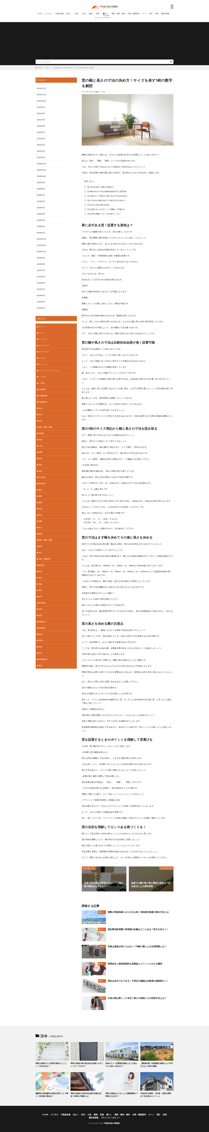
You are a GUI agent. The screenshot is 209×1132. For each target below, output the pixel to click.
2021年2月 (41, 151)
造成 (40, 634)
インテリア (43, 339)
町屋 (40, 571)
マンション (43, 364)
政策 (157, 13)
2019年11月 (41, 245)
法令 (103, 92)
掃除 (40, 521)
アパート (42, 327)
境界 (40, 465)
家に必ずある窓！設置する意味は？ (99, 187)
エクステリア (44, 345)
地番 (40, 452)
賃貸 (40, 615)
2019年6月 (41, 277)
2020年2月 (41, 226)
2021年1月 (41, 157)
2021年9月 (41, 107)
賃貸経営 (42, 628)
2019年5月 (41, 283)
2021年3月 (41, 145)
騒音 (40, 665)
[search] (171, 62)
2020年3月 (41, 220)
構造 (40, 534)
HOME (39, 13)
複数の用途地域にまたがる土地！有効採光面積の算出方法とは (138, 912)
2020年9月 (41, 182)
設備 (40, 609)
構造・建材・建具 (118, 13)
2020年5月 (41, 208)
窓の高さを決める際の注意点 (97, 205)
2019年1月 (41, 308)
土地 (83, 13)
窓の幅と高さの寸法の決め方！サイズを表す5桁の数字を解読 (74, 68)
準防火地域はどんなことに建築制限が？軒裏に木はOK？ (121, 1094)
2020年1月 (41, 233)
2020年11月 (41, 170)
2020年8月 (41, 189)
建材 (40, 496)
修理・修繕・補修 (45, 427)
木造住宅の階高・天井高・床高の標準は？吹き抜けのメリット (155, 1094)
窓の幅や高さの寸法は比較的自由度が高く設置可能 (105, 191)
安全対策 (42, 477)
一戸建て (42, 383)
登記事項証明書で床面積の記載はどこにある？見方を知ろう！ (138, 929)
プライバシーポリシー (103, 18)
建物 (90, 13)
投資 (97, 13)
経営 (40, 590)
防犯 (40, 647)
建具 (40, 490)
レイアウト (43, 377)
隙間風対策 (43, 659)
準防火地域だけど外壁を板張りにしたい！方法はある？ (51, 1064)
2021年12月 (41, 88)
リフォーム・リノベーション (50, 370)
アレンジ (42, 333)
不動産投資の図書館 (112, 1123)
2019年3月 (41, 295)
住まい (68, 13)
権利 (40, 546)
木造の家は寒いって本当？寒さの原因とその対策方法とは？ (137, 998)
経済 (40, 596)
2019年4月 (41, 289)
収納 (40, 440)
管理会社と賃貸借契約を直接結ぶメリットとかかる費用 (135, 963)
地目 (40, 458)
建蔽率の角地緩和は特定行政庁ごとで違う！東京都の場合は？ (52, 1094)
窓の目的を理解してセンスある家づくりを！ (103, 214)
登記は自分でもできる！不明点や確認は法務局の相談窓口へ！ (138, 980)
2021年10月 (41, 101)
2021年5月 (41, 132)
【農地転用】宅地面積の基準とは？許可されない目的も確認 (156, 1064)
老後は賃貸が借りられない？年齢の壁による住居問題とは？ (137, 946)
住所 (40, 421)
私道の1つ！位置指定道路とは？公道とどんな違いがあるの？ (121, 1064)
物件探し (42, 565)
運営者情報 (165, 13)
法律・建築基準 (133, 13)
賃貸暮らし (43, 622)
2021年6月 (41, 126)
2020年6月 (41, 201)
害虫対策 (42, 483)
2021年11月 (41, 95)
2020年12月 (41, 164)
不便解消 (42, 389)
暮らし (105, 13)
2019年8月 (41, 264)
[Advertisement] (104, 41)
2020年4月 (41, 214)
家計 (151, 13)
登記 (40, 578)
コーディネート (45, 352)
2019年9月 (41, 258)
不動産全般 (59, 13)
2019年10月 (41, 251)
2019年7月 (41, 270)
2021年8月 (41, 113)
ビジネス (48, 13)
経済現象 (42, 603)
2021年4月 (41, 138)
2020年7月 (41, 195)
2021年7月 (41, 120)
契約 (103, 946)
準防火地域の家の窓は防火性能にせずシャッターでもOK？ (87, 1064)
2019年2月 (41, 302)
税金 (40, 584)
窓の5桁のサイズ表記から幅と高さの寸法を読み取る (106, 196)
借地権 (41, 433)
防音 (40, 653)
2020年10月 (41, 176)
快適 (40, 509)
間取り (41, 640)
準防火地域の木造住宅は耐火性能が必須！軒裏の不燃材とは (86, 1094)
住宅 (76, 13)
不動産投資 (43, 402)
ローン (144, 13)
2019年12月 (41, 239)
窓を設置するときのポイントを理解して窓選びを (105, 209)
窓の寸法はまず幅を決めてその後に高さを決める (105, 200)
